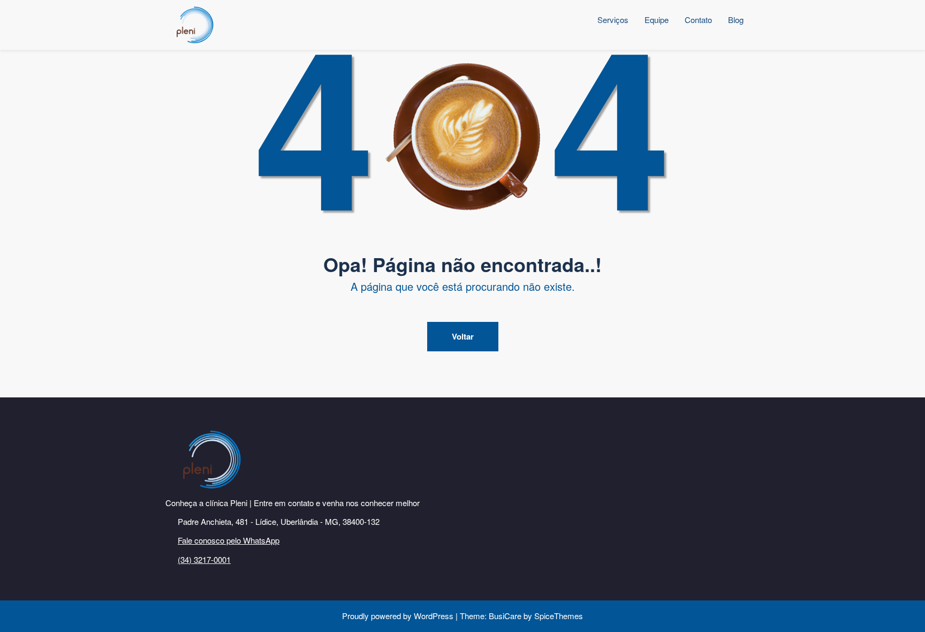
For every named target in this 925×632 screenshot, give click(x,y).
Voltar (463, 336)
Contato (698, 19)
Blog (736, 19)
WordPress (433, 615)
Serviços (612, 19)
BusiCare (506, 615)
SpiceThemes (557, 615)
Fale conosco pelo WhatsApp (228, 540)
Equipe (657, 19)
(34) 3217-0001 (204, 559)
